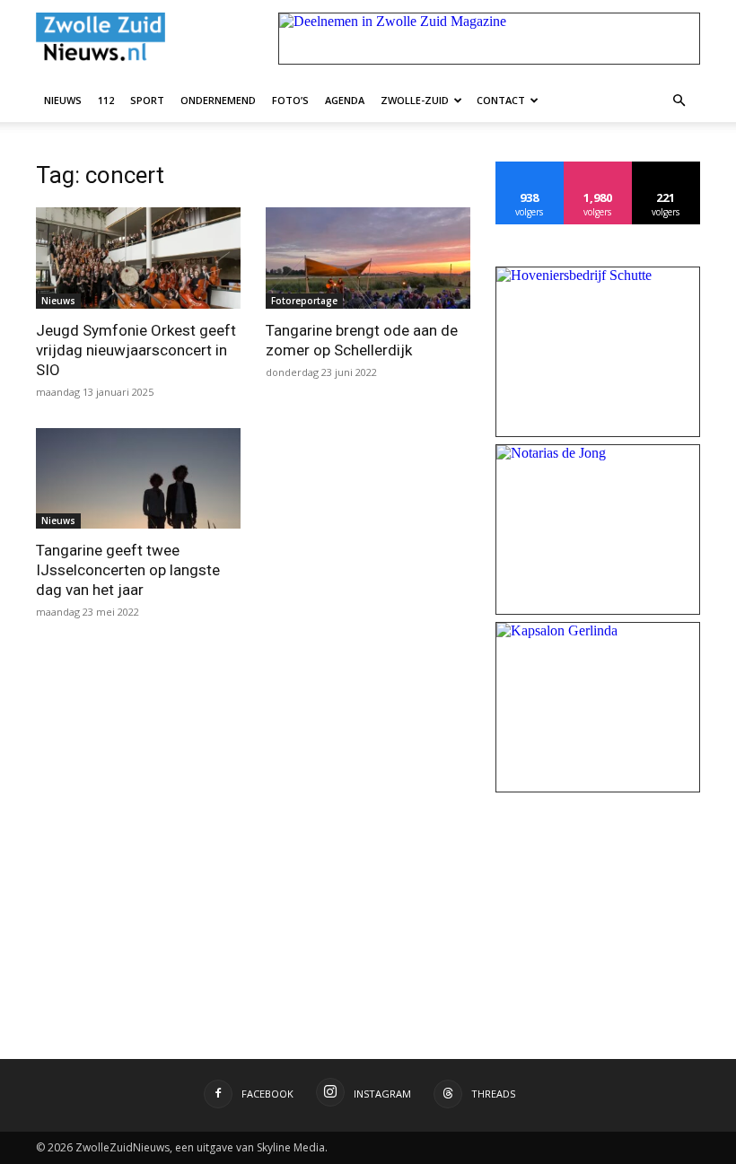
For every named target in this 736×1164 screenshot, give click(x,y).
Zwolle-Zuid (415, 100)
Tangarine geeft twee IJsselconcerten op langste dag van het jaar (128, 570)
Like (530, 168)
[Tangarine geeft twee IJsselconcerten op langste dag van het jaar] (138, 478)
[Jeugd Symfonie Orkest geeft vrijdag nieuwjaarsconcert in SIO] (138, 258)
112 (106, 100)
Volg (598, 168)
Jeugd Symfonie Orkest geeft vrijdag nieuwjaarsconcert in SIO (136, 350)
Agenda (344, 100)
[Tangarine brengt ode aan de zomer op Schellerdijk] (368, 258)
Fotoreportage (304, 300)
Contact (501, 100)
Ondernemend (218, 100)
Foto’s (290, 100)
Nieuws (63, 100)
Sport (147, 100)
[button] (678, 99)
